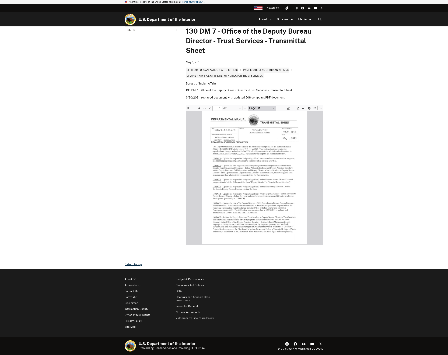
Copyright (131, 297)
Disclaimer (131, 302)
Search (319, 19)
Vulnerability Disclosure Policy (195, 318)
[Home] (130, 19)
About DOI (131, 279)
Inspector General (187, 306)
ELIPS (131, 29)
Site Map (130, 326)
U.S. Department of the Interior (167, 19)
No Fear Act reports (188, 312)
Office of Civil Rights (137, 314)
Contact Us (131, 291)
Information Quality (136, 308)
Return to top (133, 264)
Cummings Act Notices (190, 285)
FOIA (179, 291)
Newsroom (273, 7)
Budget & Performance (190, 279)
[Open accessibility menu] (286, 8)
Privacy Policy (133, 320)
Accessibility (133, 285)
